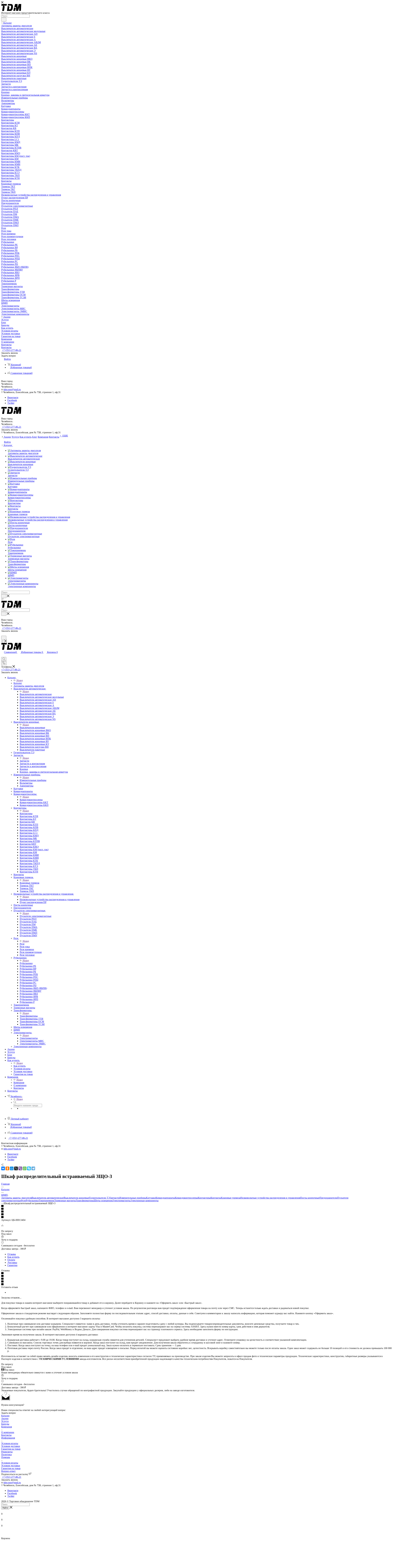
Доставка (12, 1262)
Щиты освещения (103, 1200)
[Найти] (3, 20)
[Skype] (29, 1168)
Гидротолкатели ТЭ (99, 1197)
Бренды (5, 1424)
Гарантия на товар (10, 1449)
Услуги (5, 1421)
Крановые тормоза (29, 883)
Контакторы (26, 813)
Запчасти (24, 760)
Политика (6, 1454)
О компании (7, 1432)
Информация (8, 1438)
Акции (4, 1418)
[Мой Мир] (12, 1168)
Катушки (151, 1197)
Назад (20, 680)
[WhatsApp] (24, 1168)
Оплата (11, 1259)
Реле (22, 944)
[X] (16, 1168)
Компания (19, 1082)
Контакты (216, 1197)
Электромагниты (29, 1038)
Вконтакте (12, 397)
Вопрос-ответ (8, 1471)
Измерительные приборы (33, 780)
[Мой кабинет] (2, 634)
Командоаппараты (165, 1197)
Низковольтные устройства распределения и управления (49, 899)
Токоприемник (46, 1200)
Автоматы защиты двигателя (16, 1197)
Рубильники (26, 963)
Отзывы (11, 1254)
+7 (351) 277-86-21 (11, 350)
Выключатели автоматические (36, 694)
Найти (5, 1508)
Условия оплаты (9, 1443)
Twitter (10, 403)
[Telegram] (33, 1168)
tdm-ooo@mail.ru (12, 389)
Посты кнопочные (310, 1197)
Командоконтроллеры (31, 799)
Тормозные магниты (65, 1200)
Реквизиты (7, 1451)
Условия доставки (10, 1446)
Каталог (18, 683)
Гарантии (12, 1265)
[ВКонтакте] (3, 1168)
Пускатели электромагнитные (35, 916)
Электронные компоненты (145, 1200)
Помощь (5, 1457)
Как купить (20, 1066)
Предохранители (328, 1197)
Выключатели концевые (32, 727)
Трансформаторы (29, 1016)
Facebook (12, 400)
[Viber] (20, 1168)
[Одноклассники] (7, 1168)
